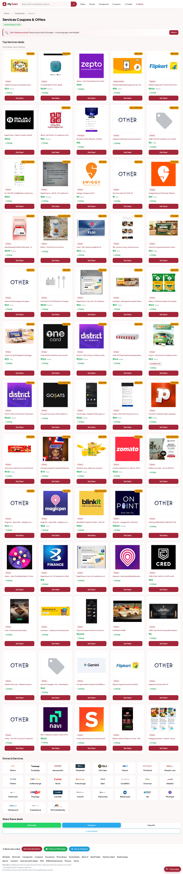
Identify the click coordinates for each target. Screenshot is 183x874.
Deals (82, 4)
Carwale (58, 797)
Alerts (140, 4)
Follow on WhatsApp (57, 849)
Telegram (91, 825)
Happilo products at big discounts (18, 85)
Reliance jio (125, 797)
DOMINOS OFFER (119, 630)
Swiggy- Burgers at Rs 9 (86, 193)
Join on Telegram (81, 849)
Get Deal (19, 98)
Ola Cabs (103, 770)
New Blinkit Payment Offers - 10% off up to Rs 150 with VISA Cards (90, 523)
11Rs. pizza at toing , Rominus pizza (126, 247)
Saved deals (74, 857)
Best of (85, 857)
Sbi (147, 797)
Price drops (62, 857)
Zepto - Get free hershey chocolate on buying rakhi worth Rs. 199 (91, 82)
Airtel (57, 783)
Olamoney (103, 797)
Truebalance (35, 810)
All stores (16, 857)
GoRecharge (35, 783)
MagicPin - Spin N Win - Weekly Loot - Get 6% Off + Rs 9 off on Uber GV (55, 523)
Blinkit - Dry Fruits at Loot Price (52, 247)
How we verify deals (29, 861)
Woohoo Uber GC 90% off (123, 193)
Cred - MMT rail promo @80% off (89, 247)
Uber (103, 783)
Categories (104, 4)
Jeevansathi (57, 770)
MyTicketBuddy (58, 810)
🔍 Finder (128, 4)
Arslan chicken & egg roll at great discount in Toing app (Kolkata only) (18, 302)
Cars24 (80, 797)
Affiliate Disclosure (54, 861)
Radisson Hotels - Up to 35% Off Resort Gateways (161, 469)
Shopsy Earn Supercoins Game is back (91, 739)
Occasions (49, 857)
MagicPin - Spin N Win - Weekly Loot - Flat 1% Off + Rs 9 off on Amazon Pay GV (19, 523)
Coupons (116, 4)
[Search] (74, 4)
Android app (122, 857)
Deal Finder (95, 857)
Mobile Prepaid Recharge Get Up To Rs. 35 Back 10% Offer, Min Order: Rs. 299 (127, 86)
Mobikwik (80, 770)
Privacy (68, 861)
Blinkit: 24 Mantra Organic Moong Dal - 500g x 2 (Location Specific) (163, 302)
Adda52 (170, 783)
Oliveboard (13, 810)
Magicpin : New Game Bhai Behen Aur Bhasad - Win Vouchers (126, 577)
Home (6, 13)
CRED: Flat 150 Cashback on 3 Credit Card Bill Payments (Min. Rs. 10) (162, 140)
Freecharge (80, 783)
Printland (147, 770)
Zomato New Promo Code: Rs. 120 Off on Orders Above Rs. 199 (127, 469)
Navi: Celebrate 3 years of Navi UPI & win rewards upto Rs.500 (54, 736)
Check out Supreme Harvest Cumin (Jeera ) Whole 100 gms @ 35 (162, 248)
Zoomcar (147, 783)
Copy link (151, 825)
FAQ (42, 861)
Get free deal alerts (32, 849)
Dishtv (13, 770)
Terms (76, 861)
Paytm (125, 770)
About (5, 861)
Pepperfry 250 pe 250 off (158, 684)
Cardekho (125, 783)
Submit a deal (109, 857)
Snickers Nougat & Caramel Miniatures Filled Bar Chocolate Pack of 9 (55, 469)
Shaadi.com (170, 770)
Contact (14, 861)
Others (13, 783)
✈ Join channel (91, 831)
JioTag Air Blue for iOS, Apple (51, 85)
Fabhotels (13, 797)
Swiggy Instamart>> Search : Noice (162, 739)
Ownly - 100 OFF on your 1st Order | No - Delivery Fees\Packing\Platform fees (19, 739)
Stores (92, 4)
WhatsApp (32, 825)
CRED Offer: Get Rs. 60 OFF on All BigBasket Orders (161, 577)
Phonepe (170, 797)
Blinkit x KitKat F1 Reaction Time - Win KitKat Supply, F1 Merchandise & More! (127, 739)
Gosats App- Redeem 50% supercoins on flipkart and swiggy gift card (91, 415)
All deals (6, 857)
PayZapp (35, 797)
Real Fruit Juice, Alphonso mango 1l (89, 468)
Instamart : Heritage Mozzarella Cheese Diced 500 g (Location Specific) (127, 302)
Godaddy (35, 770)
